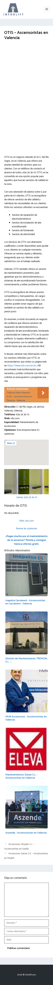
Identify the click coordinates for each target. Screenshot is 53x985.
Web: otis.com (26, 521)
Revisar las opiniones (26, 528)
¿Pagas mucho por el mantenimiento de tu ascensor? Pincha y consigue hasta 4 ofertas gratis (26, 540)
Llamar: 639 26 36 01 (26, 497)
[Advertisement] (26, 72)
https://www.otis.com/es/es (21, 365)
